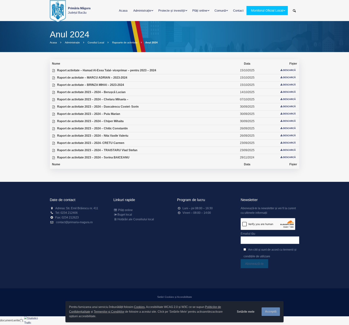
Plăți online (125, 210)
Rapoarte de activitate (124, 42)
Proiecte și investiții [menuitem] (171, 10)
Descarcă (289, 70)
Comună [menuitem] (220, 10)
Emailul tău (248, 233)
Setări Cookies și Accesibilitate (174, 297)
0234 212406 (69, 212)
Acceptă (270, 311)
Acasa (53, 42)
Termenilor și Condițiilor (109, 311)
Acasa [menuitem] (123, 10)
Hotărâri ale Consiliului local (135, 219)
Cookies (139, 306)
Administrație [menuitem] (142, 10)
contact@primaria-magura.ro (74, 222)
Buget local (124, 214)
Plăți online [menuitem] (199, 10)
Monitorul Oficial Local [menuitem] (267, 10)
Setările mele (245, 311)
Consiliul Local (96, 42)
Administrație (72, 42)
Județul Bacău (79, 10)
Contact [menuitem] (238, 10)
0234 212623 (70, 217)
